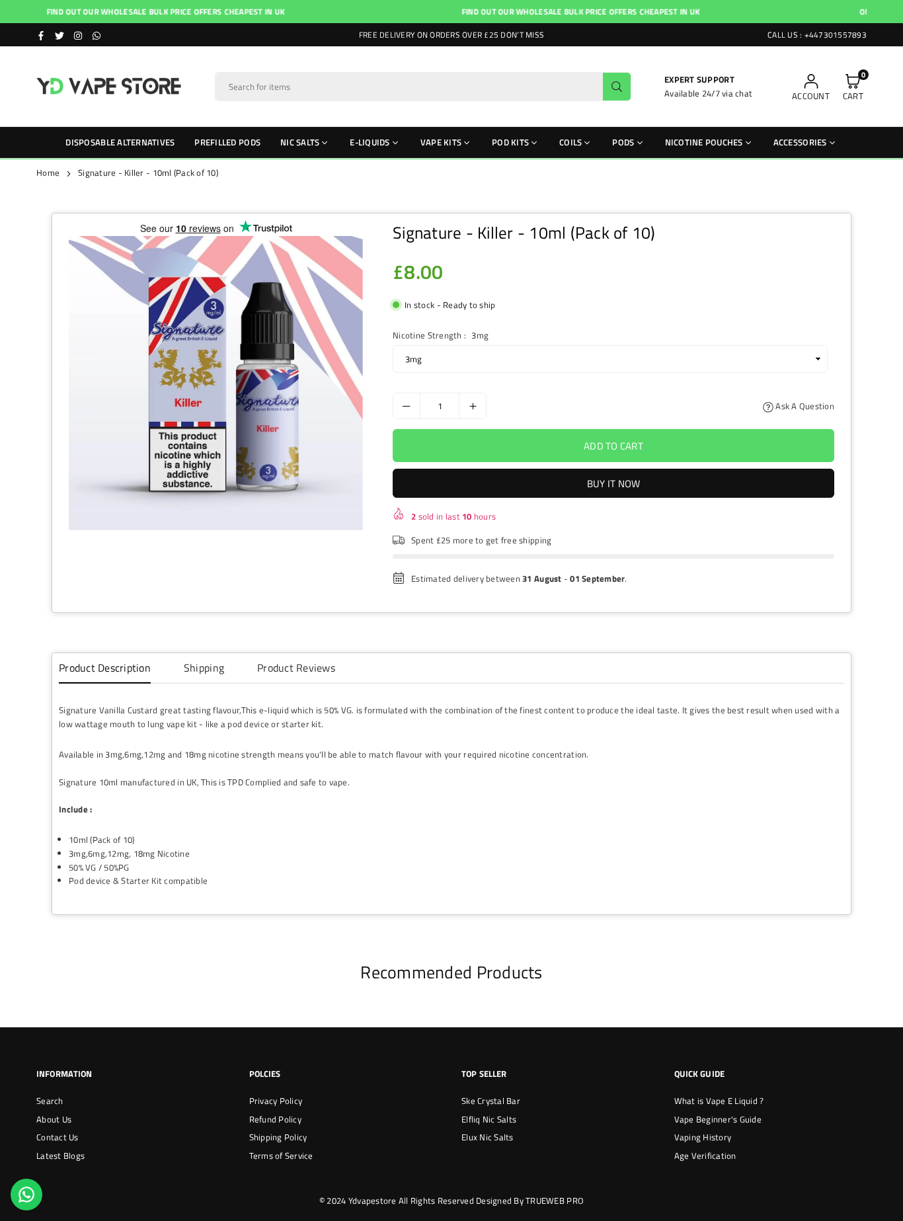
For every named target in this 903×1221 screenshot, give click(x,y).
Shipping (204, 668)
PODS (623, 142)
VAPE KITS (440, 142)
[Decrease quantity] (406, 405)
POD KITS (510, 142)
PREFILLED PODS (227, 142)
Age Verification (705, 1155)
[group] (216, 383)
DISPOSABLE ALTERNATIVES (120, 142)
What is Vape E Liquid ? (719, 1100)
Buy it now (614, 483)
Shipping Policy (278, 1137)
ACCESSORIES (800, 142)
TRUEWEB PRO (555, 1200)
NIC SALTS (299, 142)
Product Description (105, 668)
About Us (53, 1119)
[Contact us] (26, 1194)
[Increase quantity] (472, 405)
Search (49, 1100)
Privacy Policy (276, 1100)
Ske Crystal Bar (490, 1100)
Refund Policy (275, 1119)
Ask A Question (803, 406)
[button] (853, 87)
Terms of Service (281, 1155)
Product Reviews (296, 668)
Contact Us (57, 1137)
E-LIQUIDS (369, 142)
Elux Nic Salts (487, 1137)
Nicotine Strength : (441, 335)
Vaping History (703, 1137)
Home (47, 172)
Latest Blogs (60, 1155)
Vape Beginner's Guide (718, 1119)
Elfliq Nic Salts (488, 1119)
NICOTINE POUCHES (704, 142)
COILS (570, 142)
